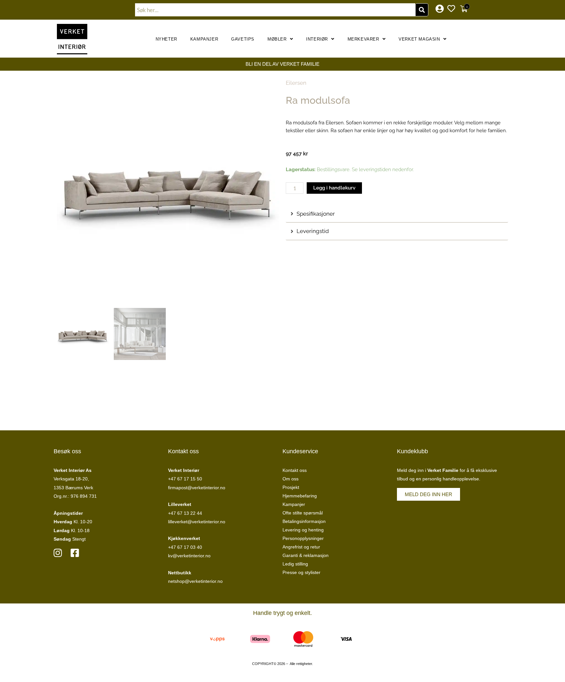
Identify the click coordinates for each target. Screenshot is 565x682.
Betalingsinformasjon (304, 521)
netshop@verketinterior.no (195, 581)
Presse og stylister (301, 572)
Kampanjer (204, 39)
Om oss (290, 478)
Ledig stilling (295, 563)
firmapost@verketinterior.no (196, 487)
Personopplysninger (303, 538)
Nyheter (166, 39)
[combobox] (275, 9)
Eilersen (296, 83)
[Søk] (421, 9)
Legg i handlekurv (334, 188)
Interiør (317, 39)
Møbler (277, 39)
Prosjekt (290, 487)
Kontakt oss (294, 470)
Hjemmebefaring (299, 495)
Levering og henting (303, 529)
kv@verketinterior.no (189, 555)
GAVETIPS (242, 39)
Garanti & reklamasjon (305, 555)
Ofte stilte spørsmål (302, 512)
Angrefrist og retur (301, 546)
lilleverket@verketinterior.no (196, 521)
